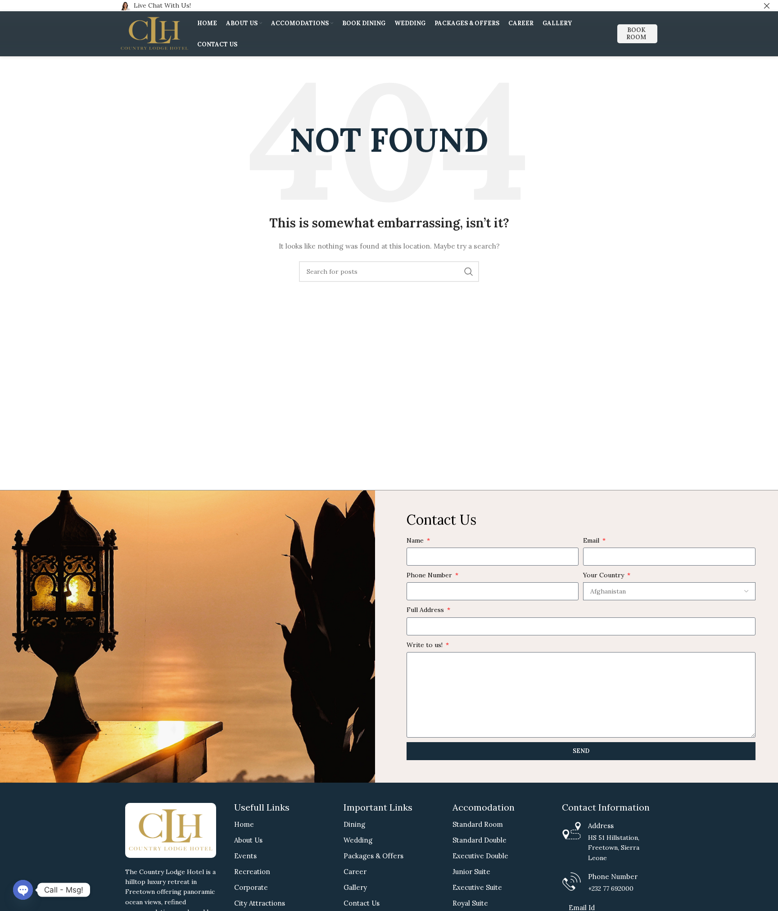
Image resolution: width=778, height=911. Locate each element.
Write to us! (425, 645)
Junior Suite (471, 871)
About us (248, 840)
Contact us (362, 903)
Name (416, 540)
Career (355, 871)
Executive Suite (477, 887)
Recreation (252, 871)
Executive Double (480, 856)
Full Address (426, 610)
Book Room (636, 33)
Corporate (251, 887)
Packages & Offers (373, 856)
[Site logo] (154, 33)
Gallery (355, 887)
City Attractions (259, 903)
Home (244, 824)
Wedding (358, 840)
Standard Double (479, 840)
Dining (354, 824)
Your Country (604, 575)
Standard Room (477, 824)
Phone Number (430, 575)
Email (592, 540)
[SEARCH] (468, 271)
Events (245, 856)
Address (601, 825)
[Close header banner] (766, 5)
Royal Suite (470, 903)
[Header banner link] (375, 5)
